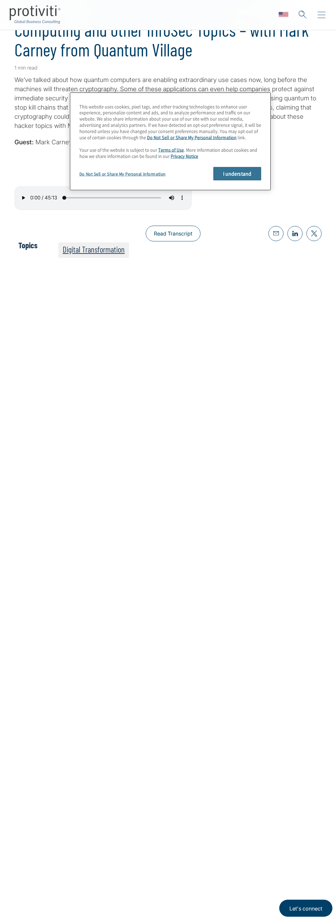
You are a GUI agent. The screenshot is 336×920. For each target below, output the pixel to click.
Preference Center (80, 884)
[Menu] (322, 15)
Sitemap (66, 903)
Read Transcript (173, 233)
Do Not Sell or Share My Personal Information (192, 137)
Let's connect (305, 908)
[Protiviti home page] (50, 785)
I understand (237, 173)
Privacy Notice (184, 156)
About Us (27, 865)
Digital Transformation (94, 249)
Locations (69, 865)
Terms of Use (171, 150)
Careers (25, 884)
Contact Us (30, 903)
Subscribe (35, 511)
